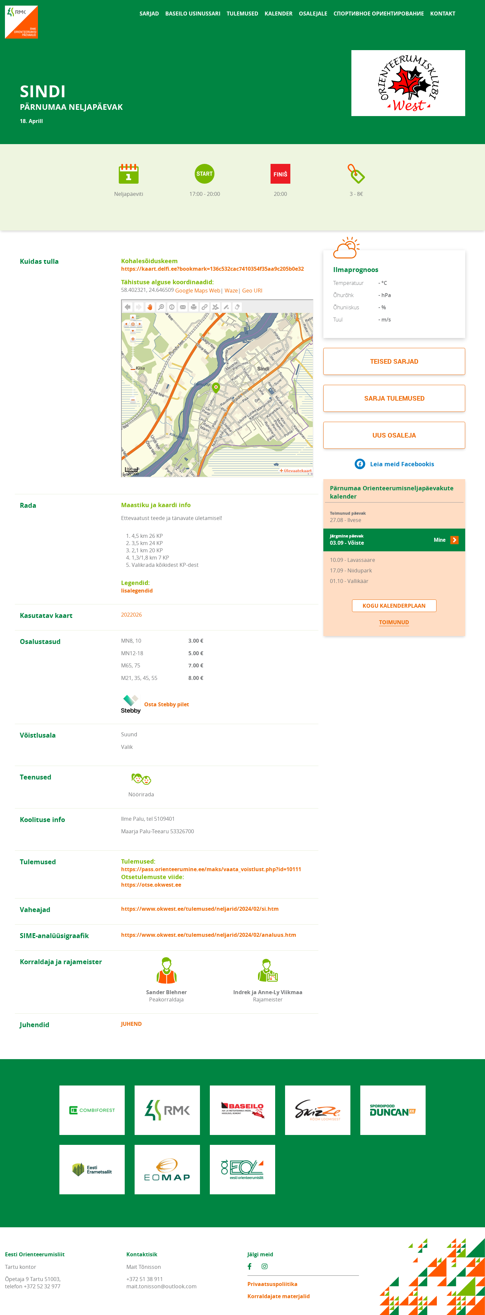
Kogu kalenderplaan (394, 605)
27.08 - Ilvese (348, 517)
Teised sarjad (394, 361)
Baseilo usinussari (192, 13)
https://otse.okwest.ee (151, 884)
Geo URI (252, 290)
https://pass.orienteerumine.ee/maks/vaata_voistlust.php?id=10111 (211, 869)
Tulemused (242, 13)
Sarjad (149, 13)
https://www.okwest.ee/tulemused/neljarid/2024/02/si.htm (200, 908)
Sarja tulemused (394, 398)
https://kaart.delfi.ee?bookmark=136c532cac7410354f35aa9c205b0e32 (212, 268)
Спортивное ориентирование (379, 13)
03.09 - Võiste (387, 540)
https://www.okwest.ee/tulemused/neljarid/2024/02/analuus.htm (208, 934)
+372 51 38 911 (144, 1279)
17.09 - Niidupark (351, 570)
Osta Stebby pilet (166, 704)
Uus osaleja (394, 435)
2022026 (131, 614)
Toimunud (394, 622)
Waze (231, 290)
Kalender (279, 13)
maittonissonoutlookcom (161, 1286)
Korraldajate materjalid (278, 1296)
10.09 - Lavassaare (352, 560)
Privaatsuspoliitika (272, 1284)
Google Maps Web (197, 290)
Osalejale (313, 13)
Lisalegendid (137, 590)
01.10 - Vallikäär (349, 581)
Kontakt (442, 13)
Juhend (131, 1023)
